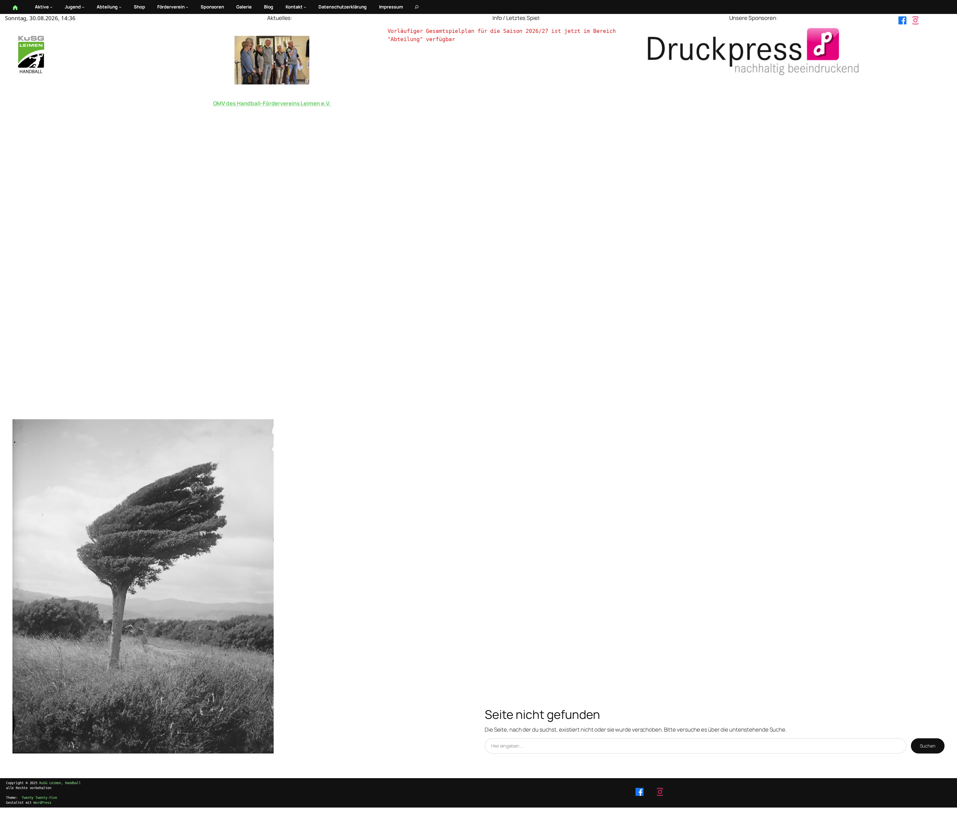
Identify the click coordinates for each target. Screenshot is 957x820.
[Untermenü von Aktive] (51, 7)
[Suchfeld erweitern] (417, 7)
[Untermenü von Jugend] (83, 7)
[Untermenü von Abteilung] (120, 7)
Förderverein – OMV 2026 (272, 103)
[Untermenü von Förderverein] (187, 7)
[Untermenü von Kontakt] (305, 7)
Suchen (928, 746)
